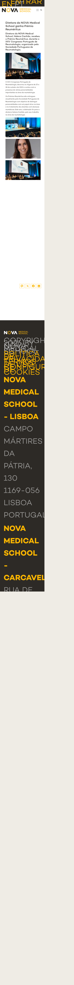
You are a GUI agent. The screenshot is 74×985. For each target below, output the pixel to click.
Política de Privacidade (30, 357)
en (7, 5)
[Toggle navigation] (37, 10)
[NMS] (17, 10)
